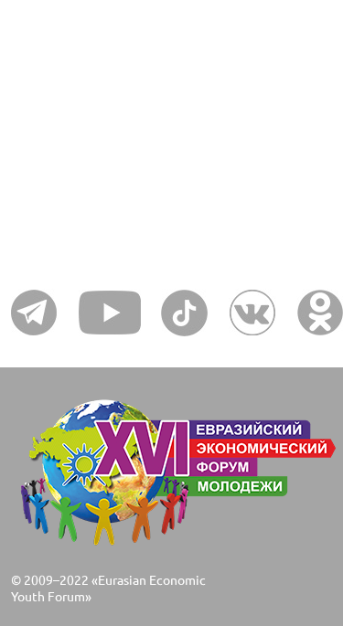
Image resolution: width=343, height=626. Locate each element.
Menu (44, 109)
